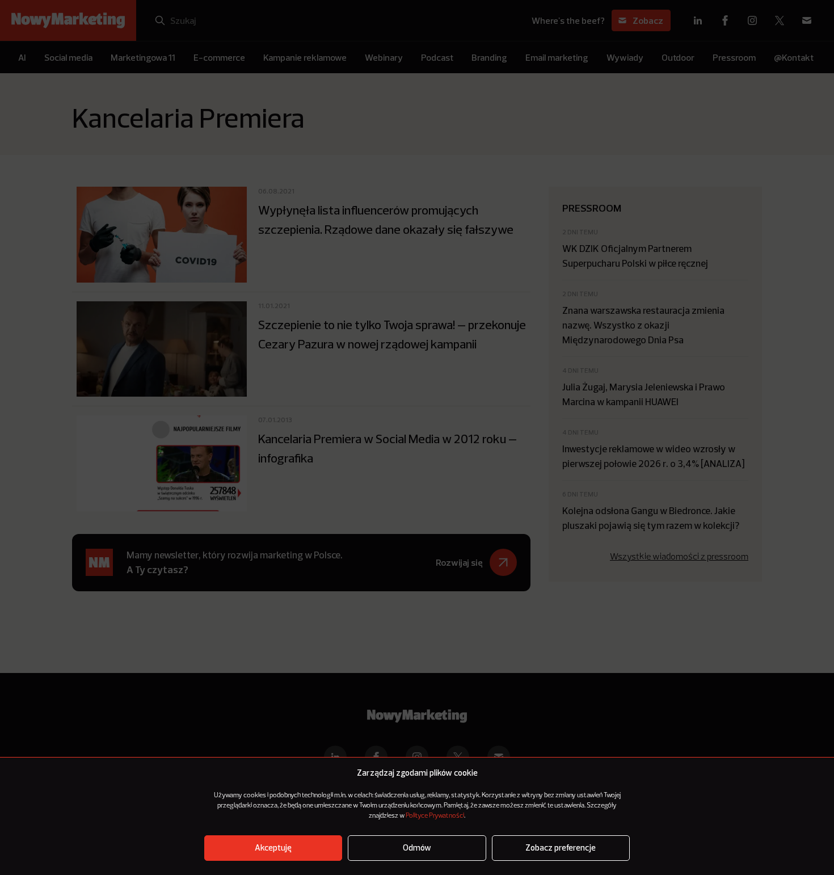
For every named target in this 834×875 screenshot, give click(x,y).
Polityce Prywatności (435, 816)
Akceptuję (273, 848)
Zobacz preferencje (560, 848)
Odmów (417, 848)
